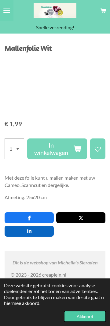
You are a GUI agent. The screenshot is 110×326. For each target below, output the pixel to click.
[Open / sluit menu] (6, 10)
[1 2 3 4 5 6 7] (14, 148)
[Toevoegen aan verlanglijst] (97, 148)
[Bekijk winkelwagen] (103, 10)
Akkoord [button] (85, 316)
